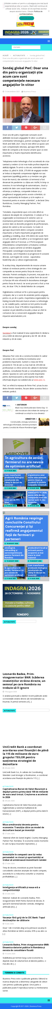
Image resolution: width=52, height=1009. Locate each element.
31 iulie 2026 (11, 471)
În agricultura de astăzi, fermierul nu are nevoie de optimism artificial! (24, 461)
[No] (48, 11)
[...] (30, 701)
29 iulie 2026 (34, 506)
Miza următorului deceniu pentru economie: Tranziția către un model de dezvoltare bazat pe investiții (23, 827)
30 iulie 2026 (34, 488)
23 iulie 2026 (10, 893)
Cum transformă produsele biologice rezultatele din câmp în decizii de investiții (14, 480)
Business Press (29, 91)
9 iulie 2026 (9, 923)
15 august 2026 (12, 561)
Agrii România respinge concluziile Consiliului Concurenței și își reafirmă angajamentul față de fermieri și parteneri (24, 528)
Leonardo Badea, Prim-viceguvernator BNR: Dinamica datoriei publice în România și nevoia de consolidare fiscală (26, 947)
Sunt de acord (27, 18)
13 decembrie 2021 (12, 91)
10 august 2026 (35, 561)
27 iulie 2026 (10, 833)
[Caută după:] (26, 47)
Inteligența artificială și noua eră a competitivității (21, 889)
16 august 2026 (12, 543)
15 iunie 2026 (10, 953)
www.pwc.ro (39, 380)
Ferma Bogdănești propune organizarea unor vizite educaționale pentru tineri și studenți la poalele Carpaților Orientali (37, 477)
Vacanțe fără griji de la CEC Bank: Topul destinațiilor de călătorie (24, 919)
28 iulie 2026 (10, 768)
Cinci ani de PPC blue (12, 501)
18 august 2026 (11, 691)
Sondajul (7, 333)
